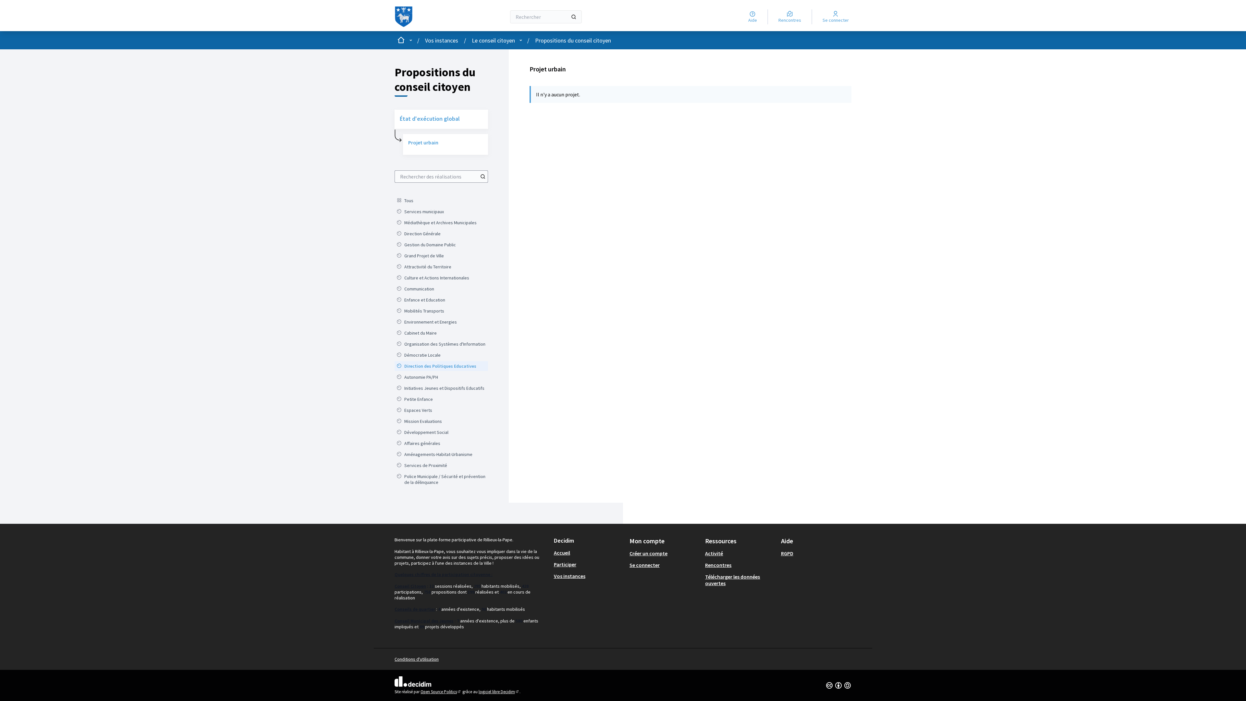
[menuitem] (441, 200)
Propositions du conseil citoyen (573, 40)
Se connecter (644, 565)
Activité (714, 553)
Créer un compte (648, 553)
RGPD (787, 553)
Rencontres (718, 565)
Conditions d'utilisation (417, 659)
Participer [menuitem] (565, 564)
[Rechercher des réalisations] (482, 176)
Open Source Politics (441, 692)
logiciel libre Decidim (499, 692)
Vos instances (441, 40)
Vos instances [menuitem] (569, 576)
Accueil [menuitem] (562, 552)
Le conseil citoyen (493, 40)
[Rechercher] (573, 17)
